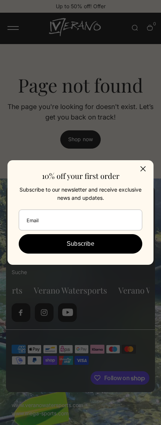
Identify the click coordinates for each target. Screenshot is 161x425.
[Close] (143, 169)
